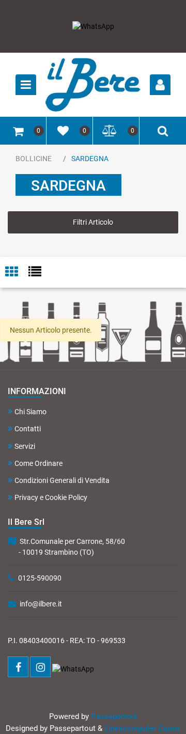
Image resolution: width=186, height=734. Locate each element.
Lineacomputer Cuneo (142, 728)
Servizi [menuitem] (24, 446)
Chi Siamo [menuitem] (30, 412)
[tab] (16, 272)
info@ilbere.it (41, 604)
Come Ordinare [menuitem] (38, 463)
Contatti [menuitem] (27, 429)
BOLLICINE (34, 158)
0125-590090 (39, 578)
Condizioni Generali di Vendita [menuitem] (62, 480)
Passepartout (114, 716)
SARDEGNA (90, 158)
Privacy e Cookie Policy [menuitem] (50, 497)
